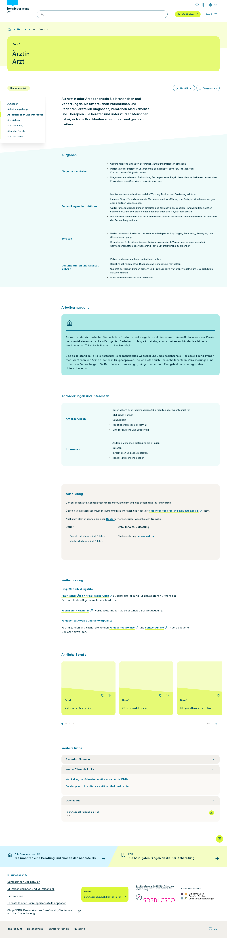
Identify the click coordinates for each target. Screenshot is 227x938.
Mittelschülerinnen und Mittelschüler (30, 889)
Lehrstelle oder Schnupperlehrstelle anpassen (36, 903)
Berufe (21, 29)
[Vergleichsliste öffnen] (203, 5)
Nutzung (79, 928)
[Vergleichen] (109, 695)
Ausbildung (13, 120)
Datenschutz (35, 928)
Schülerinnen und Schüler (23, 881)
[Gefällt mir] (103, 695)
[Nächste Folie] (216, 723)
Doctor (110, 518)
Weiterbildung (15, 125)
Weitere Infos (15, 136)
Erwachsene (15, 896)
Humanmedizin (145, 536)
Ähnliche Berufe (16, 131)
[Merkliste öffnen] (197, 5)
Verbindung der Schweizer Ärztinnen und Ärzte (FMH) (97, 779)
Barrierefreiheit (58, 928)
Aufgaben (12, 103)
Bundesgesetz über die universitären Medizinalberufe (97, 786)
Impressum (14, 928)
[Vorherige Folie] (208, 723)
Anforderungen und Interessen (25, 114)
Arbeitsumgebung (17, 109)
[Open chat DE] (219, 839)
